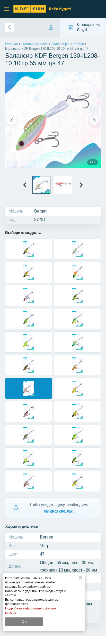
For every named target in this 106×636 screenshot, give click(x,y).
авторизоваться (58, 510)
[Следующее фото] (94, 120)
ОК (24, 621)
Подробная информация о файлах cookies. (30, 611)
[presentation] (25, 185)
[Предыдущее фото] (11, 120)
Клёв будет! (60, 9)
